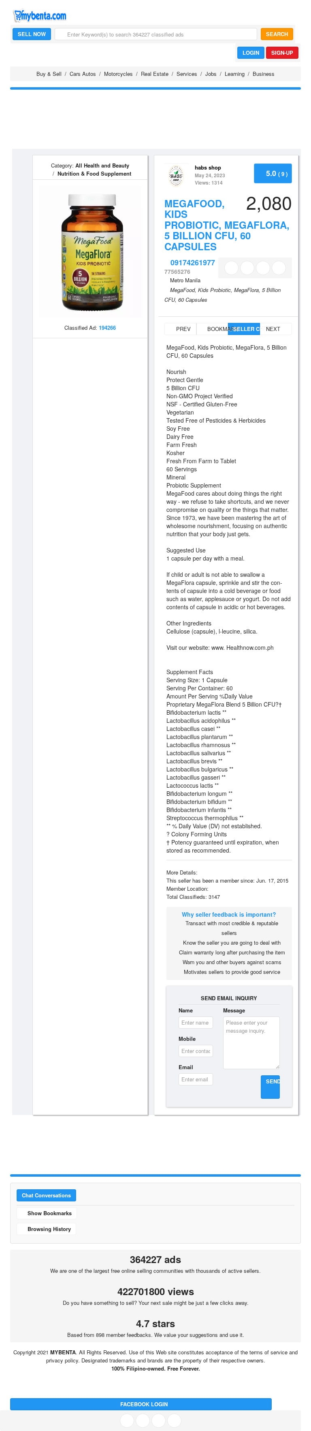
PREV (183, 329)
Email (186, 1067)
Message (234, 1010)
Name (186, 1010)
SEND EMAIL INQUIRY (229, 998)
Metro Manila (185, 280)
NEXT (274, 329)
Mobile (187, 1038)
